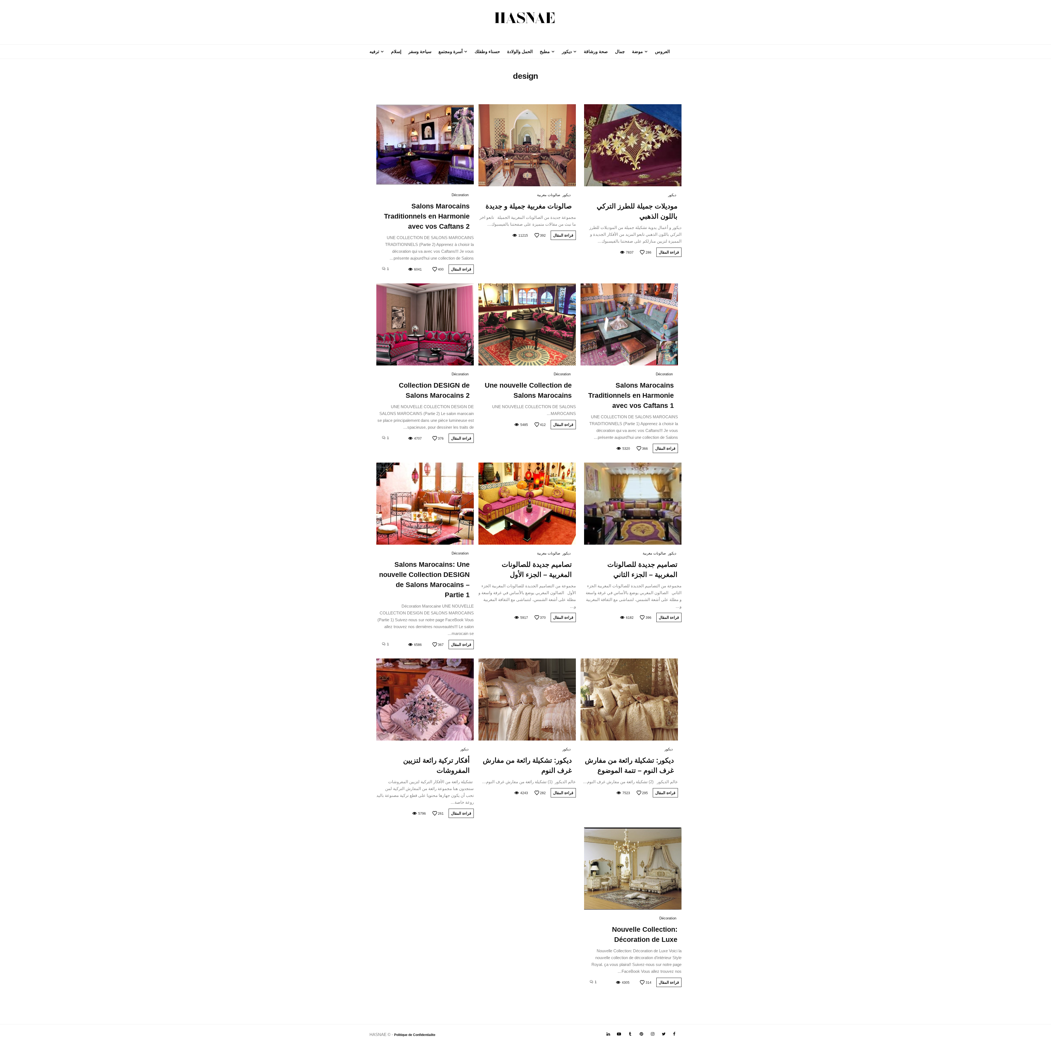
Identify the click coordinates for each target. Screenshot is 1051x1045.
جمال (620, 51)
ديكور (567, 51)
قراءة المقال (669, 252)
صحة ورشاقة (596, 51)
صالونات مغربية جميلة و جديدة (529, 206)
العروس (662, 51)
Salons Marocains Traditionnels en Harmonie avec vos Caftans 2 (427, 216)
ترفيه (374, 51)
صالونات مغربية (548, 195)
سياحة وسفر (419, 51)
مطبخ (545, 51)
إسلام (396, 51)
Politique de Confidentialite (414, 1035)
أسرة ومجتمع (450, 51)
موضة (637, 51)
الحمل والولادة (520, 51)
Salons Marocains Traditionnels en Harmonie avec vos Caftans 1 (631, 395)
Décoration (460, 195)
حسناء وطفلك (487, 51)
